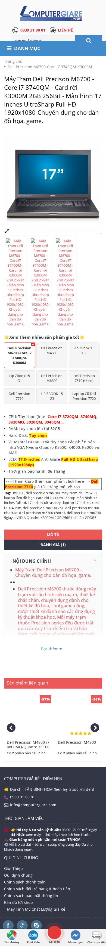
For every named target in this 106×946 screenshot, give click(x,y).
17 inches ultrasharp (44, 502)
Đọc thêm (50, 648)
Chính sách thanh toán (25, 882)
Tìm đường (12, 942)
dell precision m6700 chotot (42, 512)
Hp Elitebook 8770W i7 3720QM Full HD (43, 744)
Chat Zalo (33, 942)
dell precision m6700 (43, 492)
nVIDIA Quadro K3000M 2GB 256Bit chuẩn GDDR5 (55, 517)
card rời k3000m (49, 497)
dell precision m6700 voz (43, 507)
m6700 (18, 492)
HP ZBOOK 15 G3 (52, 396)
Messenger (75, 942)
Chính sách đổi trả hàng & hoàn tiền (37, 888)
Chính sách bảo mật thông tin (31, 895)
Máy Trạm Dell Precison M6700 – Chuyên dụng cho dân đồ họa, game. (53, 572)
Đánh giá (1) (53, 544)
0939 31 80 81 (32, 30)
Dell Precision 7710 (19, 396)
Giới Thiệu (13, 868)
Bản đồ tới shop (18, 902)
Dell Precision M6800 (52, 378)
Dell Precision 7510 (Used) (84, 378)
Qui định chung (18, 875)
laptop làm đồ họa (19, 497)
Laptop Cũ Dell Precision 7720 (84, 396)
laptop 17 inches (76, 502)
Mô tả (53, 534)
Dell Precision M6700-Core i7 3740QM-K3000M (19, 355)
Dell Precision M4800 (52, 350)
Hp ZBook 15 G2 (84, 350)
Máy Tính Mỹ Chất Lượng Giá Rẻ (36, 909)
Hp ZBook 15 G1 (19, 378)
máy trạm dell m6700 (78, 492)
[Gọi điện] (54, 932)
